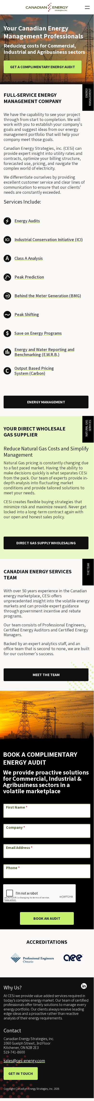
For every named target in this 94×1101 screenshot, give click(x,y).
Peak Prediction (29, 277)
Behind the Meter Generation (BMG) (47, 295)
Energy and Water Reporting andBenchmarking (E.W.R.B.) (44, 352)
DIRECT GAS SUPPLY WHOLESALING (46, 542)
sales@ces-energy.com (24, 1060)
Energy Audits (27, 221)
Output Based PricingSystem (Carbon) (34, 370)
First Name (16, 807)
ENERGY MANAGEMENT (46, 402)
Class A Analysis (28, 258)
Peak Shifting (26, 314)
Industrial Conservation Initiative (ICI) (48, 239)
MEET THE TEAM (46, 674)
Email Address (19, 848)
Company (15, 827)
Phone (13, 868)
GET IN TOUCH (20, 1073)
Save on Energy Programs (38, 333)
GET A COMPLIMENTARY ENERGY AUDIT (42, 66)
